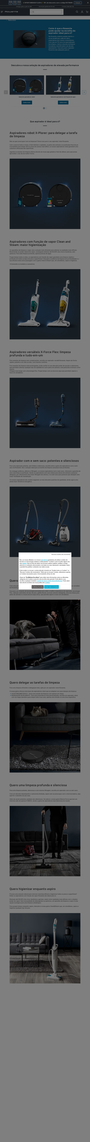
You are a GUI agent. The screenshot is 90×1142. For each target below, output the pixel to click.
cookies (47, 582)
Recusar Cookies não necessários (61, 554)
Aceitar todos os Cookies (51, 587)
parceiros (44, 560)
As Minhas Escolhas (37, 587)
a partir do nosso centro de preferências (49, 581)
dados (25, 563)
